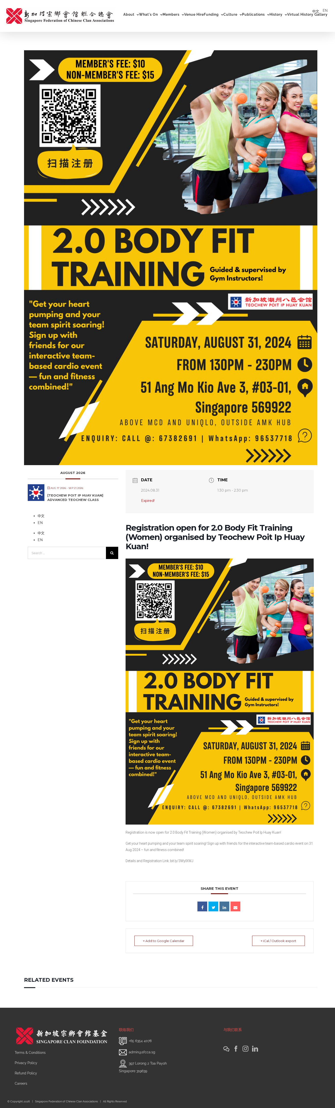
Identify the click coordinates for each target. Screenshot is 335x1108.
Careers (21, 1083)
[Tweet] (213, 906)
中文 (315, 11)
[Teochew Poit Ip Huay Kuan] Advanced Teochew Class (75, 497)
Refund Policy (26, 1073)
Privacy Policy (26, 1063)
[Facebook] (236, 1049)
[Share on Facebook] (202, 906)
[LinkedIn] (255, 1049)
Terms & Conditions (30, 1053)
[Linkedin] (224, 906)
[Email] (235, 906)
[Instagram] (245, 1049)
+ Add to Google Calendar (163, 941)
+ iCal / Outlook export (278, 941)
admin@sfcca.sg (142, 1052)
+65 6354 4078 (140, 1041)
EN (325, 11)
